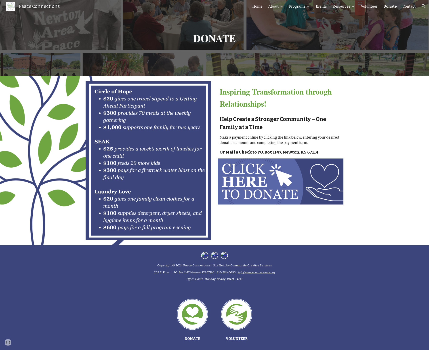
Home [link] (257, 6)
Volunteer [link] (369, 6)
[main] (214, 38)
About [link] (273, 6)
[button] (423, 6)
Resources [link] (341, 6)
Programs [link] (297, 6)
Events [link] (321, 6)
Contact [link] (409, 6)
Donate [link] (390, 6)
